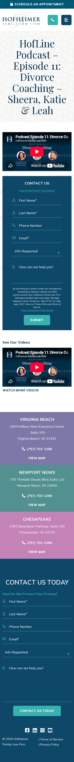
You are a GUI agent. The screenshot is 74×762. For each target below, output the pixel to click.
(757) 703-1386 (39, 449)
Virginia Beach (37, 419)
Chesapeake (37, 519)
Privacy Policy (46, 310)
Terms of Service (30, 310)
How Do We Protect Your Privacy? (37, 190)
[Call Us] (53, 20)
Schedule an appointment (39, 4)
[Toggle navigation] (66, 20)
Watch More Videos (20, 390)
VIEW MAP (37, 458)
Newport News (37, 472)
